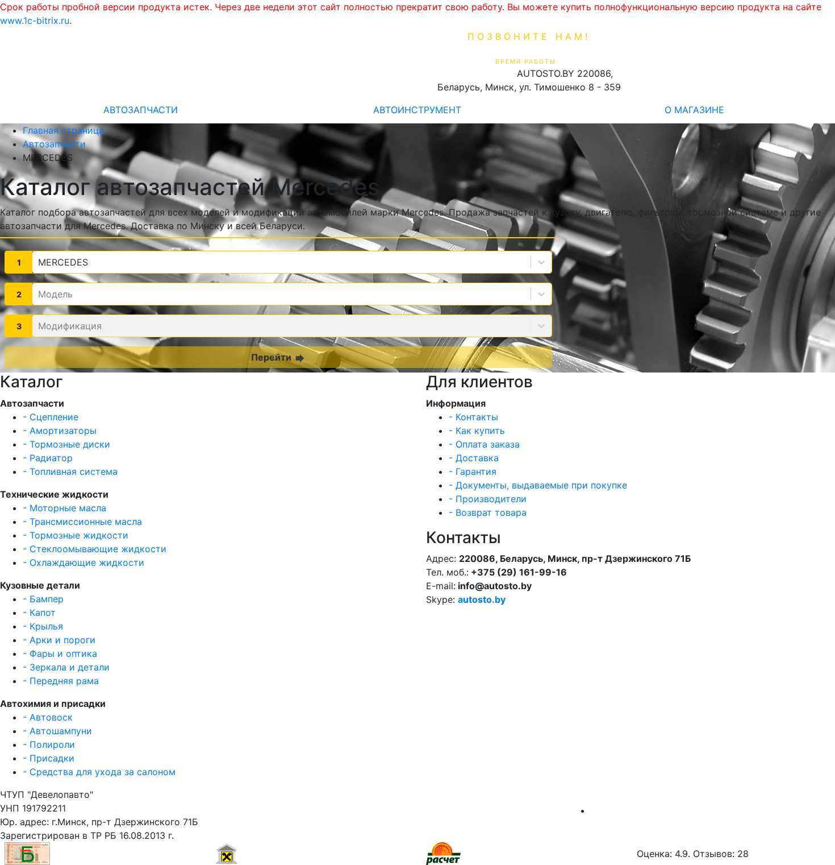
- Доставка (474, 457)
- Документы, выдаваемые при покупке (538, 485)
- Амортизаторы (60, 430)
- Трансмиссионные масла (82, 521)
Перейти (278, 358)
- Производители (488, 498)
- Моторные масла (64, 508)
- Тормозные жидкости (75, 535)
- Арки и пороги (59, 639)
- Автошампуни (57, 730)
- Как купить (477, 430)
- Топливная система (70, 471)
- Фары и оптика (60, 653)
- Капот (39, 612)
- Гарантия (472, 471)
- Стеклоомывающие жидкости (94, 548)
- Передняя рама (61, 680)
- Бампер (43, 599)
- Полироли (49, 744)
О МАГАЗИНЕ (694, 109)
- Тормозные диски (66, 444)
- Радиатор (48, 457)
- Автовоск (48, 717)
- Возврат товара (488, 512)
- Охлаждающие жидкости (83, 562)
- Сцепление (50, 417)
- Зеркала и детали (66, 667)
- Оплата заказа (484, 444)
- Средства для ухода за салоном (99, 771)
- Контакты (473, 417)
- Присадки (48, 758)
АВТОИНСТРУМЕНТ (417, 109)
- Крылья (43, 626)
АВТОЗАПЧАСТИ (140, 109)
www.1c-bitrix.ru (34, 20)
